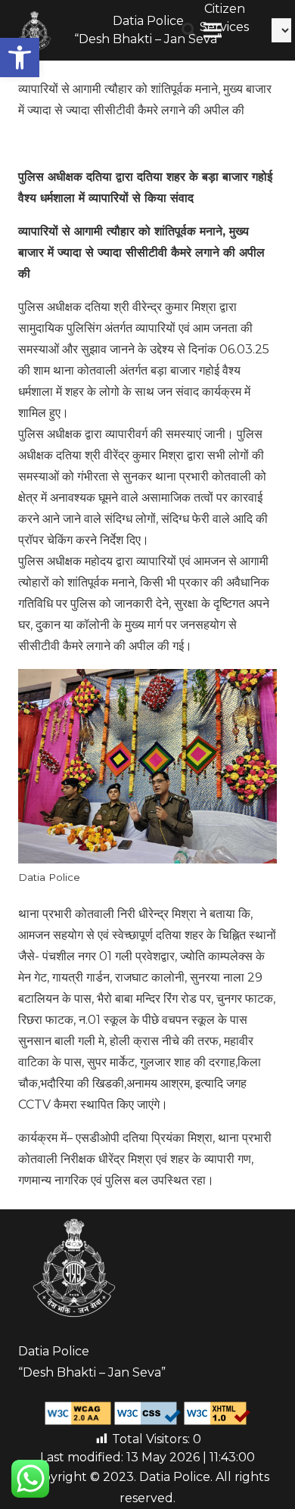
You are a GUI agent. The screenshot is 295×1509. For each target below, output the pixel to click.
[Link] (34, 30)
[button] (19, 57)
